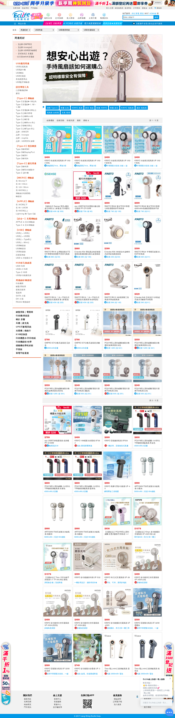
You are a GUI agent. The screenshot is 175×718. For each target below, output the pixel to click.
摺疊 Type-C (52, 107)
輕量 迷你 (114, 107)
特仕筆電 (135, 13)
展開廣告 (158, 3)
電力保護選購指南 (92, 23)
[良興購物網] (21, 19)
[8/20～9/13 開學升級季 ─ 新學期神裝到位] (87, 3)
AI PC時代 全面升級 (73, 23)
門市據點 (34, 8)
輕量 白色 (65, 107)
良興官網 (16, 8)
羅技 (142, 13)
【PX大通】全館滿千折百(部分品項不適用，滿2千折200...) (141, 23)
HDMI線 (153, 13)
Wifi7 (147, 13)
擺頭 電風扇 (142, 107)
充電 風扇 (66, 112)
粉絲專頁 (25, 8)
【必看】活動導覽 (53, 23)
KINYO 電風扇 (127, 107)
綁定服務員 (119, 8)
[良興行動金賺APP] (87, 709)
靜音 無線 (89, 107)
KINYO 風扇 (77, 107)
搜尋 (156, 17)
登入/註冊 (110, 8)
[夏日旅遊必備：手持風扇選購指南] (102, 68)
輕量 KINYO (101, 107)
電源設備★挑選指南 (112, 23)
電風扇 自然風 (53, 112)
